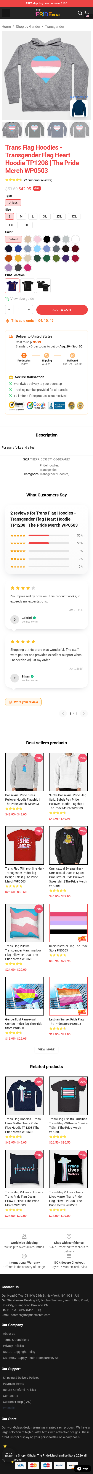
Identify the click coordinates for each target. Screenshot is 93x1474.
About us (9, 1333)
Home (6, 27)
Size (8, 209)
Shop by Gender (28, 27)
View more (46, 1049)
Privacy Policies (13, 1345)
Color (9, 232)
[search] (80, 13)
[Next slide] (84, 75)
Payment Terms (13, 1383)
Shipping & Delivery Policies (21, 1377)
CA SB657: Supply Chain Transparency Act (31, 1358)
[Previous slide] (8, 75)
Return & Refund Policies (19, 1389)
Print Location (15, 275)
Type (8, 195)
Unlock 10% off (9, 1455)
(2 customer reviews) (38, 180)
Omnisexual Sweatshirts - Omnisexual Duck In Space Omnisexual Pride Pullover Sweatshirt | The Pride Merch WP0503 (68, 877)
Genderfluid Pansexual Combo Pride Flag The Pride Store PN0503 (23, 1024)
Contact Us (10, 1395)
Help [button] (85, 1468)
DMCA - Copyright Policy (19, 1352)
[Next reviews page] (84, 713)
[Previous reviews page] (63, 713)
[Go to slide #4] (79, 130)
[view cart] (87, 13)
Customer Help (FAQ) (17, 1402)
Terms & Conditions (16, 1339)
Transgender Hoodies (54, 474)
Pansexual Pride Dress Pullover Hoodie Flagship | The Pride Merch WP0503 (22, 799)
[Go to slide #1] (12, 130)
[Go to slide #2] (34, 130)
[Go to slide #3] (57, 130)
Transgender (54, 27)
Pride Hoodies (49, 465)
